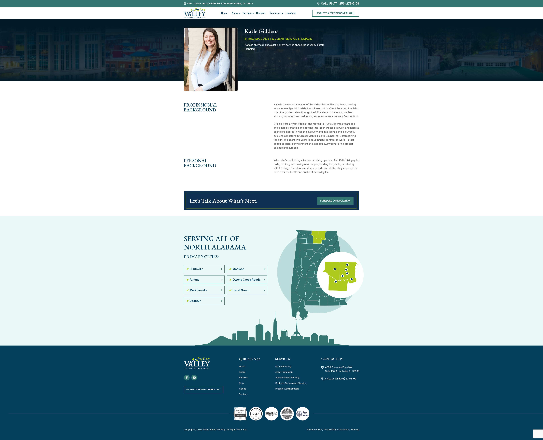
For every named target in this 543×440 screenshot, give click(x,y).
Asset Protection (284, 372)
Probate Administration (287, 388)
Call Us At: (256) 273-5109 (340, 3)
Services (247, 13)
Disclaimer (343, 429)
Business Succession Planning (290, 383)
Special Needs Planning (287, 377)
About (235, 13)
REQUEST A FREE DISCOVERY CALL (335, 13)
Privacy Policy (314, 429)
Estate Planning (283, 366)
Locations (290, 13)
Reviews (260, 13)
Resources (275, 13)
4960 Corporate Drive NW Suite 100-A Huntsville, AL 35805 (220, 3)
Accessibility (330, 429)
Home (224, 13)
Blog (241, 383)
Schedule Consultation (335, 200)
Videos (242, 388)
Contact (243, 394)
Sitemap (355, 429)
